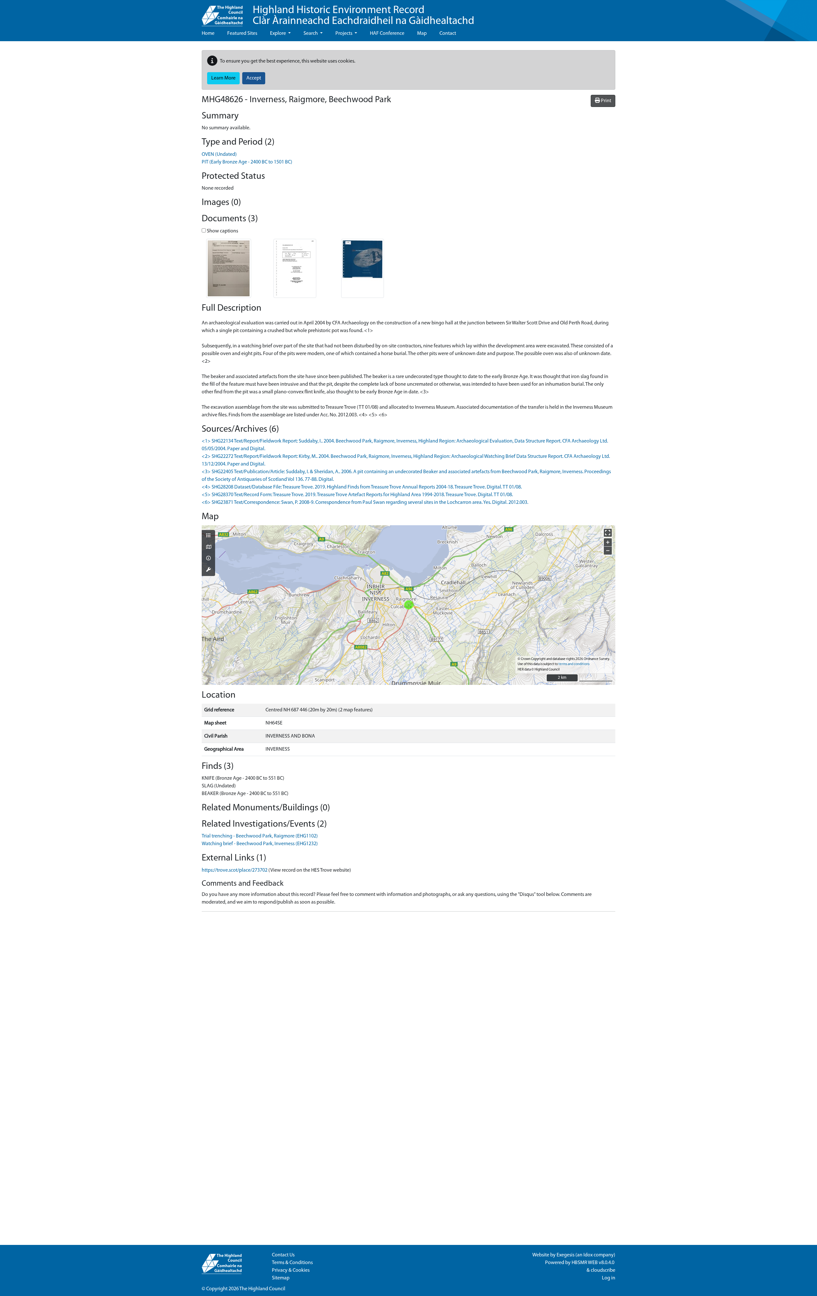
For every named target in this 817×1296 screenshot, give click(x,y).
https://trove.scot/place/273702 (234, 870)
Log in (608, 1278)
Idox (588, 1255)
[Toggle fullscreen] (608, 533)
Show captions (222, 231)
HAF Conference (387, 33)
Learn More (223, 78)
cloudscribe (603, 1270)
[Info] (208, 559)
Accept (253, 78)
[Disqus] (408, 996)
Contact (447, 33)
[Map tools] (208, 570)
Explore (278, 33)
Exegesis (565, 1255)
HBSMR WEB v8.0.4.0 (593, 1262)
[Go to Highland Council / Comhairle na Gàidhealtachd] (222, 13)
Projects (344, 33)
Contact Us (283, 1255)
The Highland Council (262, 1289)
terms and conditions (573, 664)
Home (208, 33)
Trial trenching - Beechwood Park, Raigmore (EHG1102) (260, 836)
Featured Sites (242, 33)
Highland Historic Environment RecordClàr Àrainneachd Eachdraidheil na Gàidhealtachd (363, 16)
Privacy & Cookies (291, 1270)
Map (422, 33)
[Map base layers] (208, 547)
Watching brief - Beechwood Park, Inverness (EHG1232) (260, 843)
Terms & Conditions (292, 1262)
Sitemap (280, 1278)
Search (311, 33)
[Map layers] (208, 536)
